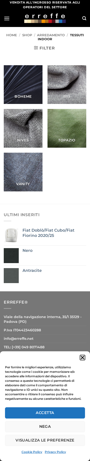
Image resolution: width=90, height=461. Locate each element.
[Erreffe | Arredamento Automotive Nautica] (45, 18)
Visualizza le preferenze (45, 440)
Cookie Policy (32, 452)
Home (11, 35)
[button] (82, 357)
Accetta (45, 412)
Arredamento (51, 35)
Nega (45, 426)
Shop (27, 35)
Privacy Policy (55, 452)
